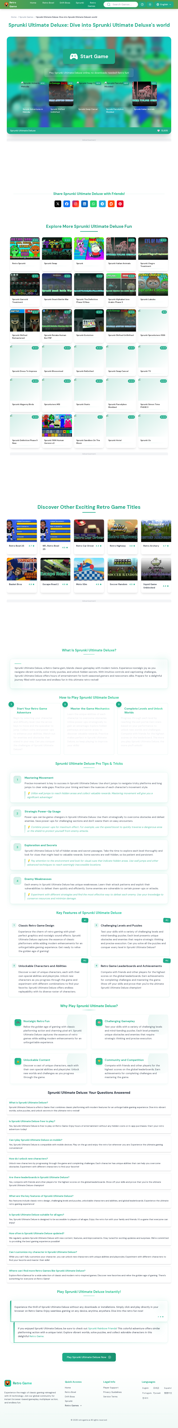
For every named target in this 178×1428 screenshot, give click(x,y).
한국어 (145, 1398)
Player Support (110, 1387)
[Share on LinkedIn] (84, 203)
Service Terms (110, 1396)
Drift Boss (65, 2)
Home (33, 2)
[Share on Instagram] (75, 203)
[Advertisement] (89, 160)
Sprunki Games (26, 17)
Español (167, 1388)
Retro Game (36, 1336)
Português (147, 1393)
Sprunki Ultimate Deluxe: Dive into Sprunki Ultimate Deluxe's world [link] (66, 17)
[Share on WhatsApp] (93, 203)
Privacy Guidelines (112, 1392)
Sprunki (80, 2)
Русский (156, 1393)
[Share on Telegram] (102, 203)
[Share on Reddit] (111, 203)
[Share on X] (58, 203)
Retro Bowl (48, 2)
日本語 (156, 1388)
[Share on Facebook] (66, 203)
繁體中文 (168, 1393)
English (145, 1388)
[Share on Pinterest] (120, 203)
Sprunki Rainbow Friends (102, 1328)
